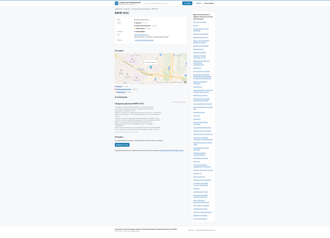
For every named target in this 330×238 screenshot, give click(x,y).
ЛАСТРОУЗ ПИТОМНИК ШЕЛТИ (202, 212)
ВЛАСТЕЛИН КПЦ (198, 49)
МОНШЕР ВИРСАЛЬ (199, 112)
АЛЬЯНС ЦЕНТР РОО (199, 177)
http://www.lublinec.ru (141, 35)
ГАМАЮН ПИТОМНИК (199, 52)
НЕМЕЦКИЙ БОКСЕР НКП (200, 158)
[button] (151, 67)
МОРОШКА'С (197, 119)
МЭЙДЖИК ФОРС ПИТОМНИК (202, 131)
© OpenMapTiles (167, 82)
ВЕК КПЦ (195, 25)
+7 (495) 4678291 (139, 32)
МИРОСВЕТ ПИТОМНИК (200, 95)
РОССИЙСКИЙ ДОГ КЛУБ (200, 192)
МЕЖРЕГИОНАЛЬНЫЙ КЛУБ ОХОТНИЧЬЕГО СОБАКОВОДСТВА (201, 62)
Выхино (119, 86)
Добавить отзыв (122, 145)
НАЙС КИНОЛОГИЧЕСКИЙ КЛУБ (202, 134)
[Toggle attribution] (185, 82)
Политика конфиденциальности (205, 230)
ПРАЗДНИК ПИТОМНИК (200, 215)
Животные (127, 9)
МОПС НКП (196, 116)
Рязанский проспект (124, 89)
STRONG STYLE (197, 173)
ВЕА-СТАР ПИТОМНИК (199, 22)
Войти (199, 3)
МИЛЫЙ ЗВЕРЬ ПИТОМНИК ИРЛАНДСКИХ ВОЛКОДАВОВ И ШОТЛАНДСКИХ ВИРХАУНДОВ (202, 76)
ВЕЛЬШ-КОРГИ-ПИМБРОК (201, 34)
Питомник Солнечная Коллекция (203, 170)
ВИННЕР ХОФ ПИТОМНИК (200, 46)
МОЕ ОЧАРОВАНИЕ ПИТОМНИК (202, 104)
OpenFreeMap (159, 82)
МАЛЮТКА (196, 188)
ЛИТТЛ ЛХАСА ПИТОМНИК (201, 205)
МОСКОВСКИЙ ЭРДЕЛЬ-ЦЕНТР (202, 127)
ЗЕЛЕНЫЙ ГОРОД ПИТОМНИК (202, 180)
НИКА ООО (196, 161)
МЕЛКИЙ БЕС (197, 68)
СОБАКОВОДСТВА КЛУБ (200, 209)
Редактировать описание (179, 101)
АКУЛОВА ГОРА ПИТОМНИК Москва (171, 150)
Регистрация (209, 3)
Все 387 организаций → (200, 219)
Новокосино (121, 92)
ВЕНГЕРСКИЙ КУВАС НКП (200, 37)
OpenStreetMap (180, 82)
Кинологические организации (141, 9)
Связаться (191, 230)
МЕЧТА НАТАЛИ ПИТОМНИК (201, 71)
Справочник (118, 9)
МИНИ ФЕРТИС (197, 87)
